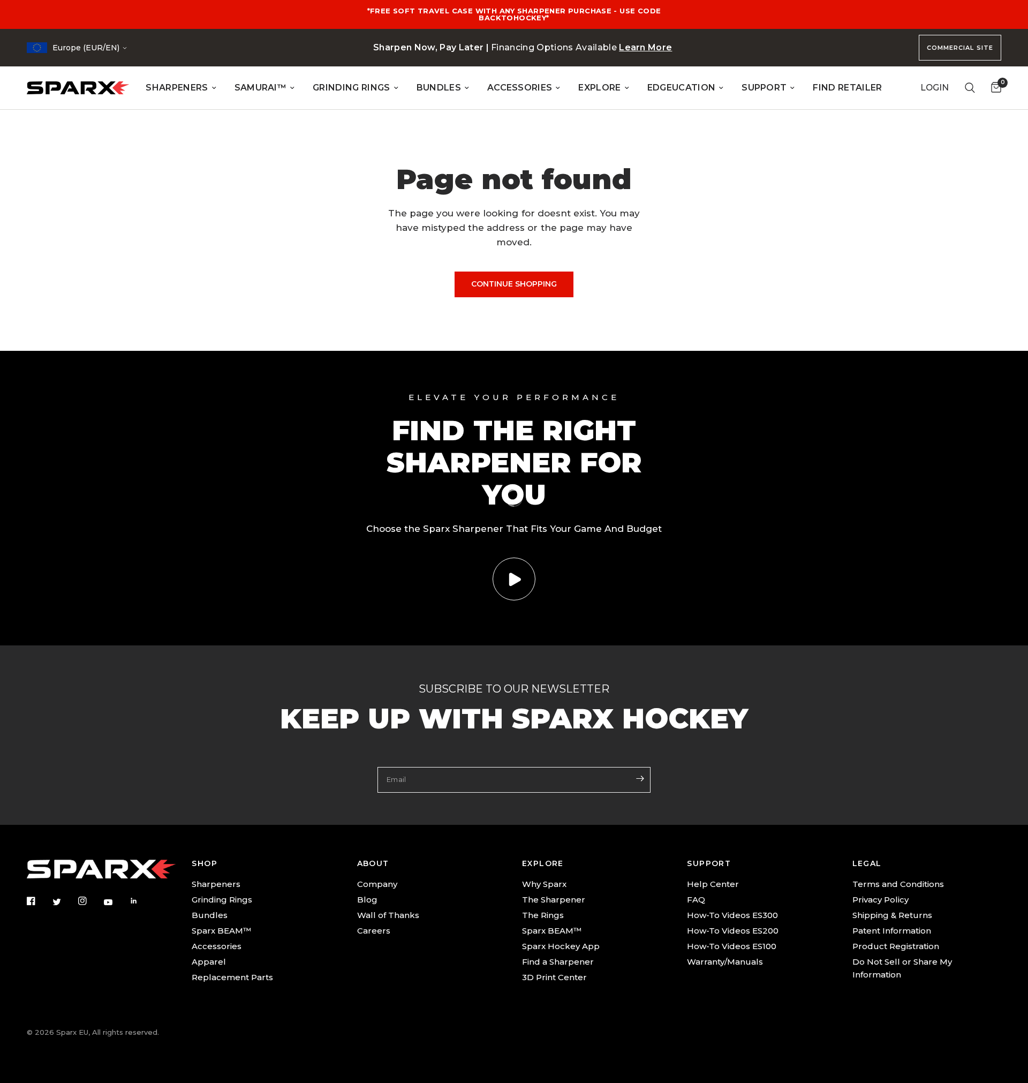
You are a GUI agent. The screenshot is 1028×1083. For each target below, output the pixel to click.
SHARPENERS (177, 87)
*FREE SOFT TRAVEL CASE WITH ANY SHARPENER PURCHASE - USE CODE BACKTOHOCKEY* (514, 14)
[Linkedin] (141, 901)
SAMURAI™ (261, 87)
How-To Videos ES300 (732, 915)
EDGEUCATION (681, 87)
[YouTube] (115, 902)
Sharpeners (216, 884)
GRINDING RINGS (351, 87)
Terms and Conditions (898, 884)
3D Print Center (554, 977)
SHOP (204, 863)
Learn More (645, 47)
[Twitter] (64, 901)
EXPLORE (599, 87)
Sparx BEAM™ (221, 931)
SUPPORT (764, 87)
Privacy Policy (880, 899)
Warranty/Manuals (725, 962)
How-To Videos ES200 (732, 931)
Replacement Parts (232, 977)
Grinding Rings (222, 899)
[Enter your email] (640, 779)
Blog (367, 899)
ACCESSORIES (520, 87)
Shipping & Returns (892, 915)
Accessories (216, 946)
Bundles (210, 915)
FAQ (696, 899)
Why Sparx (544, 884)
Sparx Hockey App (561, 946)
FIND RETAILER (847, 87)
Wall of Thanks (388, 915)
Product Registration (895, 946)
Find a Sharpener (558, 962)
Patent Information (891, 931)
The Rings (543, 915)
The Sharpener (553, 899)
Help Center (713, 884)
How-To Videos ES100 (731, 946)
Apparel (209, 962)
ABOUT (373, 863)
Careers (373, 931)
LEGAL (867, 863)
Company (377, 884)
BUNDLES (439, 87)
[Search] (969, 87)
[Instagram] (90, 901)
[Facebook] (38, 901)
